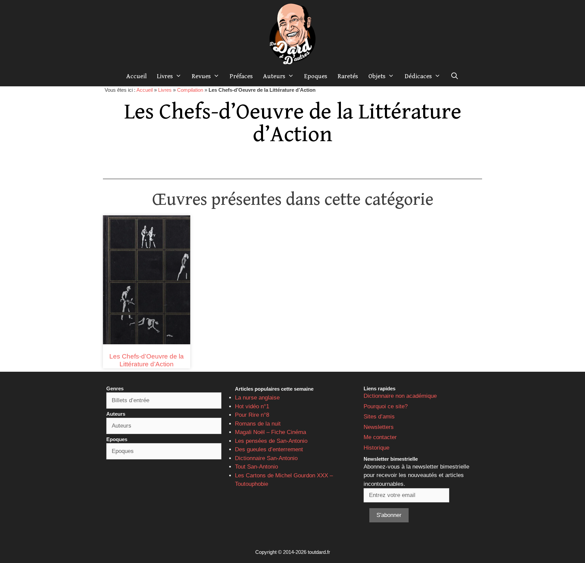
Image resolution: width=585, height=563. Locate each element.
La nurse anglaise (257, 397)
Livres (165, 76)
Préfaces (241, 76)
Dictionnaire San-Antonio (266, 458)
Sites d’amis (379, 416)
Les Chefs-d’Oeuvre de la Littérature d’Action (146, 360)
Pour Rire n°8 (252, 415)
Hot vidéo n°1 (252, 406)
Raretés (348, 76)
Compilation (190, 90)
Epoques (315, 76)
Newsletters (379, 427)
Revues (201, 76)
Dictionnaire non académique (400, 396)
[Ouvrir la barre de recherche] (455, 76)
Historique (376, 448)
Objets (377, 76)
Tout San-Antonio (256, 466)
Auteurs (274, 76)
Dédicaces (418, 76)
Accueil (136, 76)
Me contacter (380, 437)
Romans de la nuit (258, 423)
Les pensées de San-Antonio (271, 441)
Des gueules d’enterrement (269, 449)
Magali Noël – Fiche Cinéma (270, 432)
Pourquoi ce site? (386, 406)
